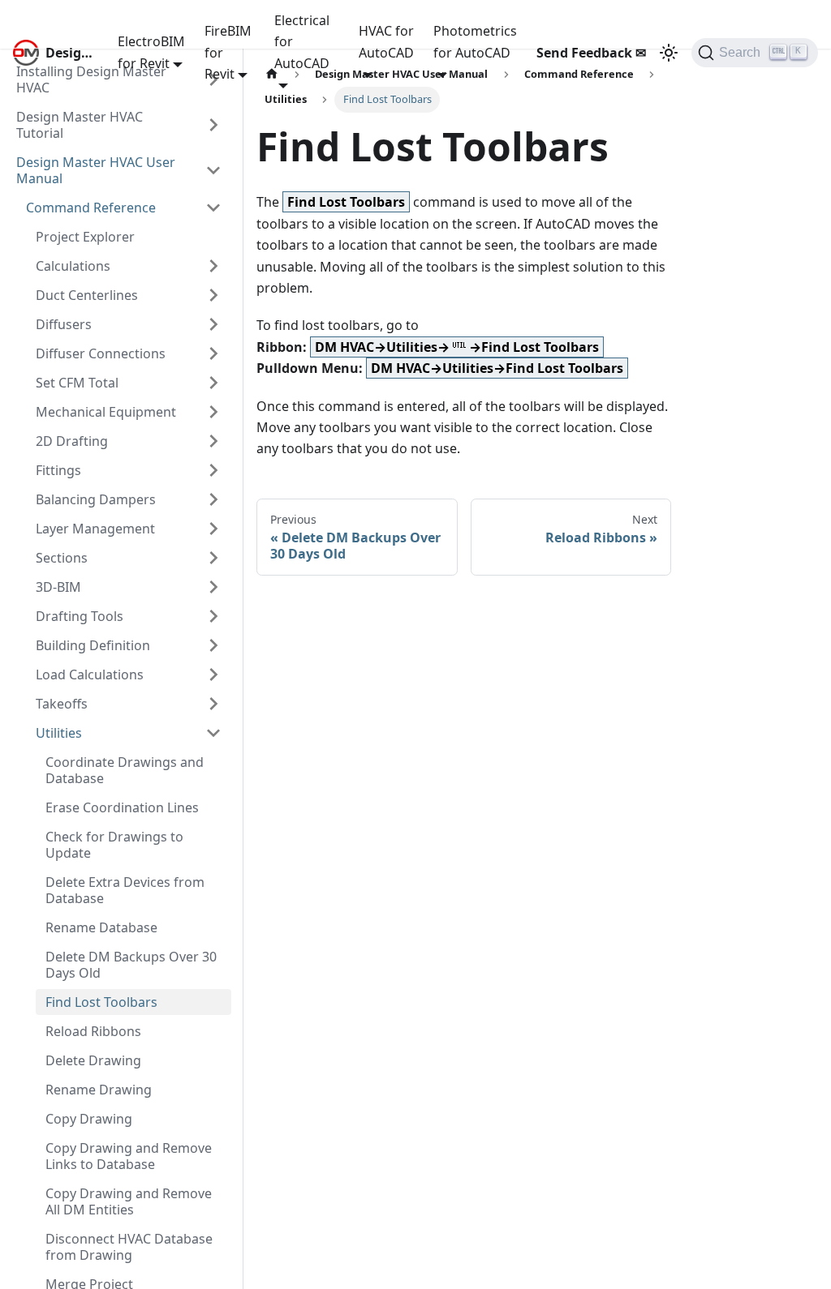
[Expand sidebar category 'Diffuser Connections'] (213, 353)
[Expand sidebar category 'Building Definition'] (213, 645)
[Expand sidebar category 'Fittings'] (213, 470)
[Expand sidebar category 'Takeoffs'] (213, 704)
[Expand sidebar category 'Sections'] (213, 558)
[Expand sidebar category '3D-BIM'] (213, 587)
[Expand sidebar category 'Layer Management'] (213, 529)
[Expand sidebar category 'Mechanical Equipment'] (213, 412)
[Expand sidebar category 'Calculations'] (213, 266)
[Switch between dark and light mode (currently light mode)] (669, 53)
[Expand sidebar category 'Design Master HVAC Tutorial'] (213, 125)
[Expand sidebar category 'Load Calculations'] (213, 674)
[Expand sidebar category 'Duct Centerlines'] (213, 295)
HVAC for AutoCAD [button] (386, 41)
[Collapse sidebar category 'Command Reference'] (213, 208)
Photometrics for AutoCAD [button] (475, 41)
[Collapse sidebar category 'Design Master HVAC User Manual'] (213, 170)
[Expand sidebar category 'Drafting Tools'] (213, 616)
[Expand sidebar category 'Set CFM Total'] (213, 383)
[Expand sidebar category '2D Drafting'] (213, 441)
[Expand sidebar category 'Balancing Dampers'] (213, 499)
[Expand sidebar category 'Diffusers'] (213, 324)
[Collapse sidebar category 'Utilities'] (213, 733)
